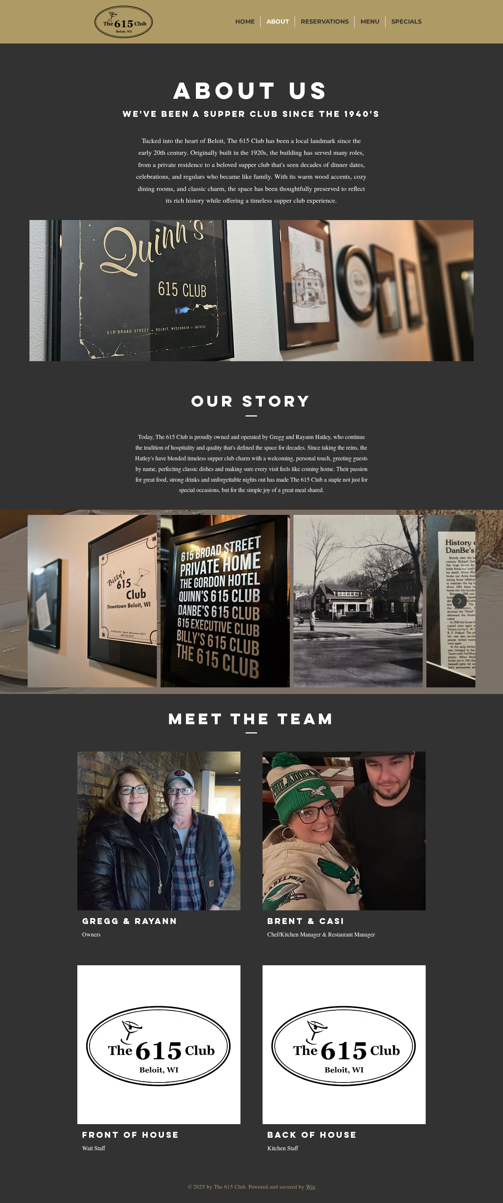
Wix (311, 1186)
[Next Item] (459, 601)
